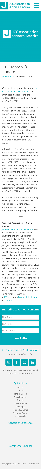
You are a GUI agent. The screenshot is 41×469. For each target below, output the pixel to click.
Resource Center (20, 413)
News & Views (20, 403)
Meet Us (20, 387)
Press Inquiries (20, 397)
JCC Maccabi (20, 416)
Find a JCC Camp (20, 410)
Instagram (33, 297)
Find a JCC (20, 406)
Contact (20, 390)
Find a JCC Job (20, 393)
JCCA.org (8, 297)
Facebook (22, 297)
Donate (20, 400)
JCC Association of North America (19, 5)
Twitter (9, 300)
